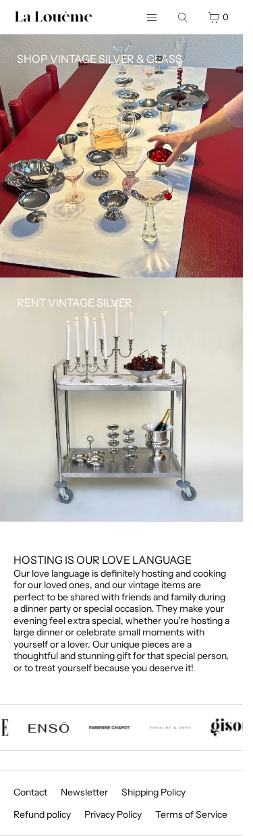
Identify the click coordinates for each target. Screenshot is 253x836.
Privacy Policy (113, 814)
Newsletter (84, 792)
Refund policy (42, 814)
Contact (30, 792)
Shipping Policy (153, 792)
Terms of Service (191, 814)
